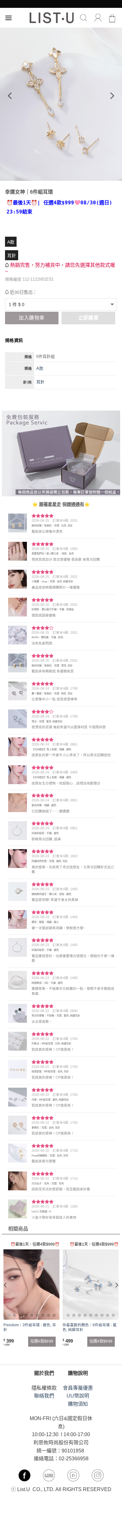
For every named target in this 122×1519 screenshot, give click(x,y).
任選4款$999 (41, 1341)
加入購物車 (31, 317)
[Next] (111, 96)
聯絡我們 (44, 1395)
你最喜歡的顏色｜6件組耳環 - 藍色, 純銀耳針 (90, 1327)
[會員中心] (98, 18)
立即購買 (88, 317)
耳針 (11, 255)
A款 (10, 242)
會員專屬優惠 (78, 1388)
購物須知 (78, 1404)
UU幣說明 (78, 1395)
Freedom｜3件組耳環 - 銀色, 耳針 (29, 1327)
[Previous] (10, 96)
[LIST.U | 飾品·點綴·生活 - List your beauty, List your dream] (51, 17)
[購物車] (112, 17)
